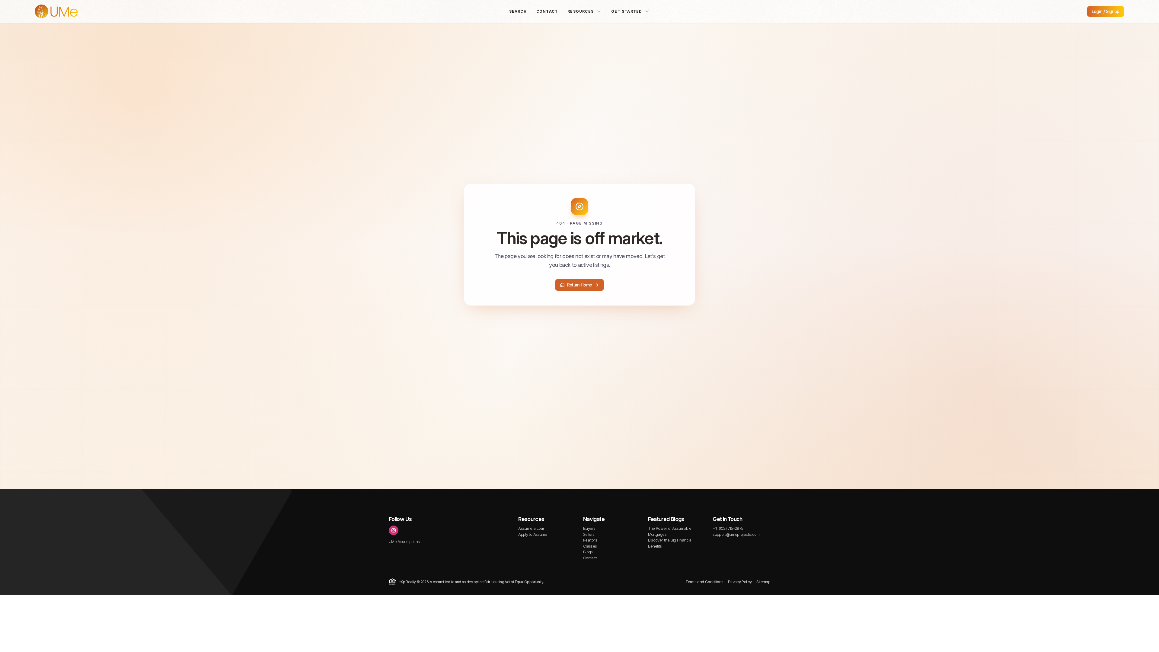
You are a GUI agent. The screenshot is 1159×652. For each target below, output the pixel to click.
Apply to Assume (532, 534)
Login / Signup (1105, 11)
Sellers (589, 534)
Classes (590, 546)
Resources (580, 11)
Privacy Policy (740, 581)
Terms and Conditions (704, 581)
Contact (547, 11)
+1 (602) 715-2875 (728, 528)
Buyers (589, 528)
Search (518, 11)
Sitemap (763, 581)
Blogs (588, 551)
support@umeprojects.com (736, 534)
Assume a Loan (531, 528)
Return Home (579, 284)
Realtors (590, 540)
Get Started (626, 11)
